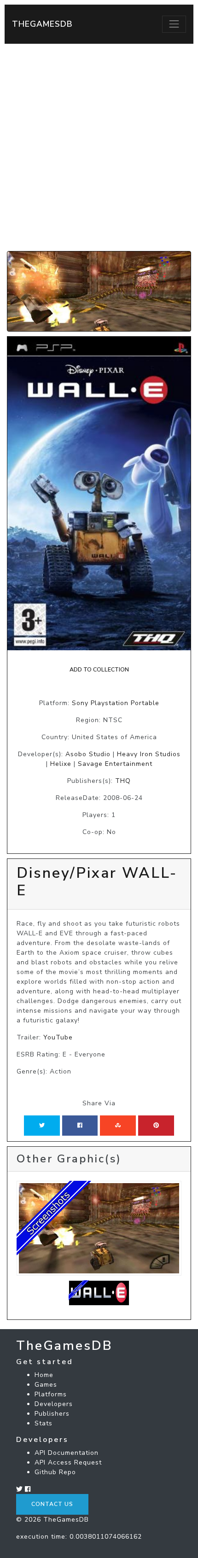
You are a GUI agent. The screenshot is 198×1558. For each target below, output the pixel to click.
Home (44, 1375)
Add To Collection (99, 669)
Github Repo (55, 1472)
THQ (123, 780)
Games (46, 1384)
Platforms (51, 1394)
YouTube (58, 1037)
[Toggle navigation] (174, 24)
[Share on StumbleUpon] (118, 1125)
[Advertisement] (99, 147)
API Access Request (68, 1462)
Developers (54, 1404)
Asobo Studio (88, 754)
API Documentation (67, 1452)
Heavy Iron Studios (149, 754)
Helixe (60, 763)
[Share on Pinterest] (156, 1125)
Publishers (52, 1413)
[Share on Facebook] (80, 1125)
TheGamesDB (42, 23)
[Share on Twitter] (42, 1125)
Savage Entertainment (115, 763)
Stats (43, 1423)
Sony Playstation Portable (115, 703)
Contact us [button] (52, 1504)
